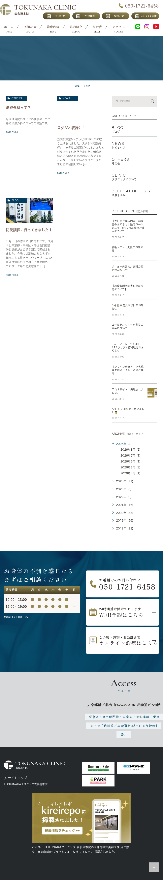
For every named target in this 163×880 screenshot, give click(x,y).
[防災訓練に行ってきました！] (29, 210)
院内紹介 (76, 26)
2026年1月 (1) (130, 473)
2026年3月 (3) (130, 467)
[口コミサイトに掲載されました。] (152, 392)
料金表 (97, 26)
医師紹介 (30, 26)
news (66, 98)
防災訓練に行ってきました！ (29, 229)
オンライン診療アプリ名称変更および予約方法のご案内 (128, 370)
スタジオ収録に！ (71, 127)
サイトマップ (17, 778)
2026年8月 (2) (130, 449)
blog (15, 200)
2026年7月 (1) (130, 455)
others (17, 98)
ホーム (9, 26)
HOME (76, 86)
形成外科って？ (18, 107)
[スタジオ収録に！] (80, 108)
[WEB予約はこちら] (122, 612)
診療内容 (53, 26)
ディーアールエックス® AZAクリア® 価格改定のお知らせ (128, 347)
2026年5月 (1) (130, 461)
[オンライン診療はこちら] (122, 640)
